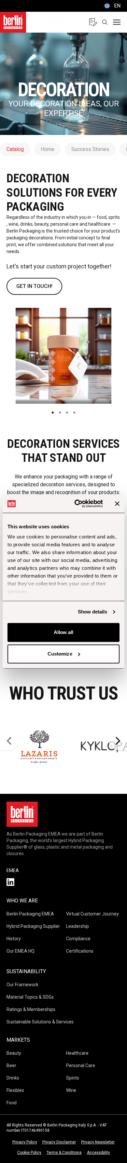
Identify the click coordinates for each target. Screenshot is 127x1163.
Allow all (64, 632)
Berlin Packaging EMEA (30, 913)
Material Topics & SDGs (30, 997)
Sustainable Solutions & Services (40, 1021)
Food (12, 1102)
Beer (11, 1065)
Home (47, 149)
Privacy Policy (24, 1142)
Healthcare (77, 1053)
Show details (92, 611)
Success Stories (90, 149)
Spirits (72, 1077)
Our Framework (22, 984)
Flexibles (15, 1090)
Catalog (15, 149)
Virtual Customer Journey (92, 913)
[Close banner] (117, 503)
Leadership (77, 926)
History (14, 938)
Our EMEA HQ (21, 951)
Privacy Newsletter (98, 1142)
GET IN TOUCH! (34, 286)
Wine (71, 1090)
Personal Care (80, 1065)
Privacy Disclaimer (59, 1142)
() (111, 6)
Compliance (78, 938)
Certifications (79, 951)
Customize (60, 654)
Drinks (13, 1077)
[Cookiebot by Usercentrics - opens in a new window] (77, 503)
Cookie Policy (29, 1152)
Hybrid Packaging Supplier (33, 926)
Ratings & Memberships (31, 1009)
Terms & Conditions (64, 1152)
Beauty (14, 1053)
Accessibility (98, 1152)
